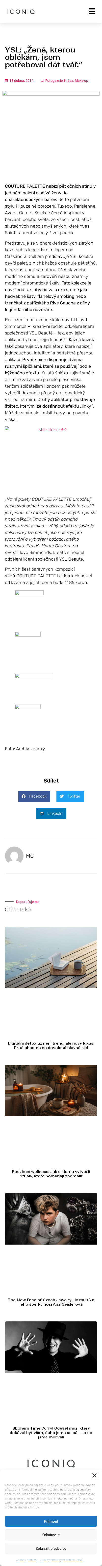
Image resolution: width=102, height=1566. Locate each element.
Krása (68, 81)
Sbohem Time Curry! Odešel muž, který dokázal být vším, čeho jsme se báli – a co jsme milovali (51, 1432)
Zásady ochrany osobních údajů (61, 1560)
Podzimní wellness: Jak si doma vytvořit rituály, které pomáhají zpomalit (51, 1173)
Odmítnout (51, 1535)
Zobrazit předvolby (51, 1548)
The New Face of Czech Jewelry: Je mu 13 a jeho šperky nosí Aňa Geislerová (51, 1302)
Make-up (81, 81)
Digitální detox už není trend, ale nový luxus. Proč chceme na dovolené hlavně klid (51, 1045)
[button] (94, 1475)
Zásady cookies (26, 1560)
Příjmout (51, 1521)
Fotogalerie (54, 81)
